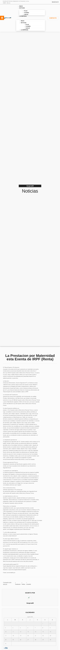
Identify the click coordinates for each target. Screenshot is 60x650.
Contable (26, 12)
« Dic (6, 648)
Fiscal (25, 11)
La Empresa (23, 16)
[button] (30, 18)
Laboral (26, 14)
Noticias (22, 8)
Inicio (21, 6)
